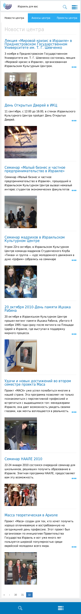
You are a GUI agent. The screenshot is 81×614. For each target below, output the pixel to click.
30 (15, 594)
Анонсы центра (41, 17)
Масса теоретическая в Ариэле (31, 515)
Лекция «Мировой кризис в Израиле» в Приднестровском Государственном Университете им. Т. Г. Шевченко (38, 44)
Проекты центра (67, 17)
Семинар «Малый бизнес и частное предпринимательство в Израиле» (35, 169)
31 (22, 594)
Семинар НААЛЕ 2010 (23, 459)
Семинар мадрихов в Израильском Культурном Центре (35, 239)
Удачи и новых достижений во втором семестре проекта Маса (38, 383)
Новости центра (14, 17)
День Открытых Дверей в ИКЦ (31, 105)
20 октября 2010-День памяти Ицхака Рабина (38, 309)
